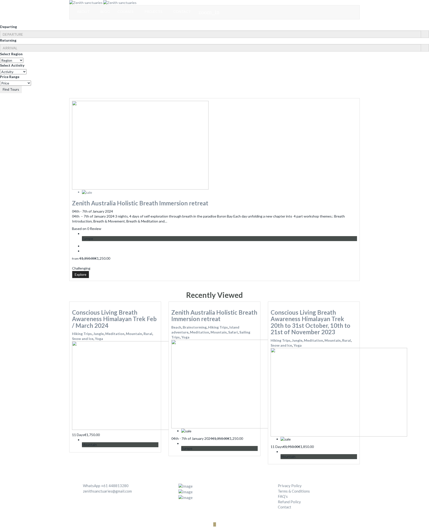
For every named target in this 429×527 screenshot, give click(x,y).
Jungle (98, 334)
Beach (176, 327)
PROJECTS (153, 11)
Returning (8, 40)
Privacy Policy (290, 485)
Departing (8, 27)
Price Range (9, 77)
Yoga (99, 338)
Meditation (114, 334)
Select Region (11, 54)
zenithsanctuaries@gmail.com (107, 491)
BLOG (105, 11)
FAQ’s (283, 496)
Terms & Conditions (294, 491)
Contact (284, 507)
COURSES (125, 11)
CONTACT (182, 11)
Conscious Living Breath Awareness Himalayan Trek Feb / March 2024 (114, 319)
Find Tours (11, 89)
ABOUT (83, 11)
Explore (80, 274)
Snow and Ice (82, 338)
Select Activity (12, 65)
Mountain (134, 334)
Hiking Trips (82, 334)
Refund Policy (289, 501)
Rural (147, 334)
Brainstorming (195, 327)
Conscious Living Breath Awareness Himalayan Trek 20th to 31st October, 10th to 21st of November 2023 (310, 322)
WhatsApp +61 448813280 (106, 485)
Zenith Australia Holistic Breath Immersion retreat (140, 203)
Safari (233, 332)
